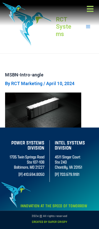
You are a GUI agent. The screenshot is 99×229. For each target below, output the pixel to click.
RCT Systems (63, 27)
